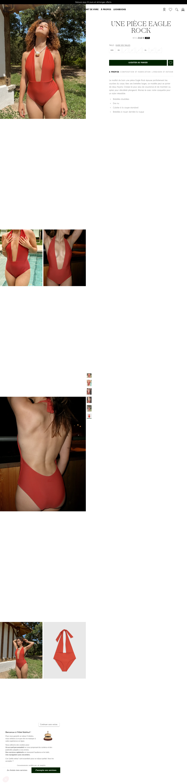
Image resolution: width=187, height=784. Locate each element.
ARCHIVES (66, 9)
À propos (106, 9)
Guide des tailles (123, 45)
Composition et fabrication (135, 72)
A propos (114, 72)
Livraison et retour (162, 72)
